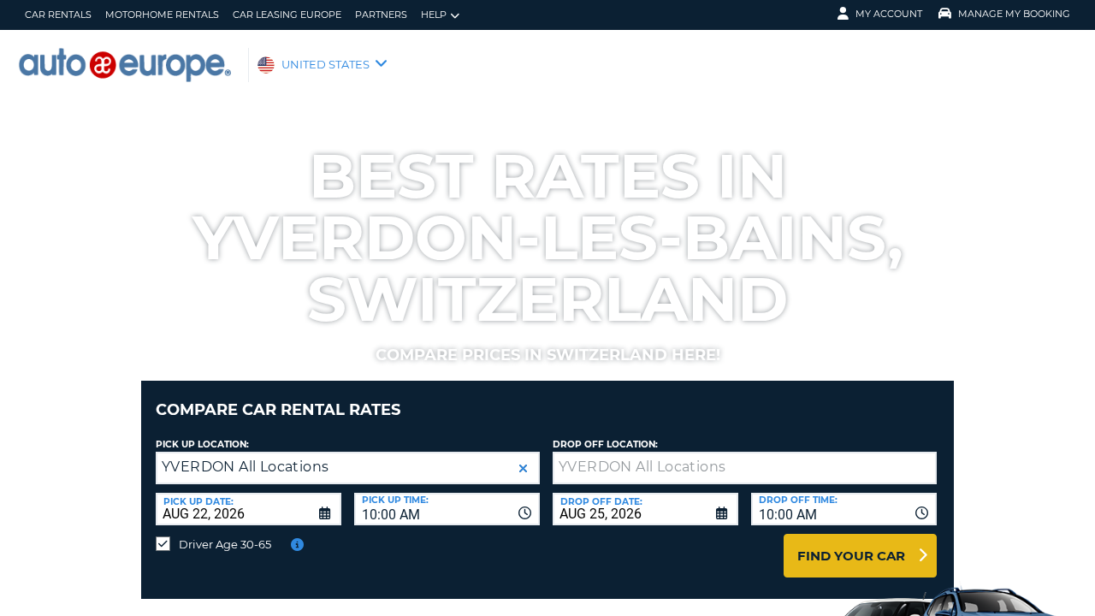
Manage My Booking (1014, 14)
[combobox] (447, 509)
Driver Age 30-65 (225, 544)
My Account (888, 14)
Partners (381, 15)
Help (434, 15)
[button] (523, 468)
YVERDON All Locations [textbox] (245, 467)
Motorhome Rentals (162, 15)
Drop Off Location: (605, 444)
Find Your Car (851, 556)
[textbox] (745, 468)
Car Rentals (58, 15)
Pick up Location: (202, 444)
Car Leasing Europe (287, 15)
